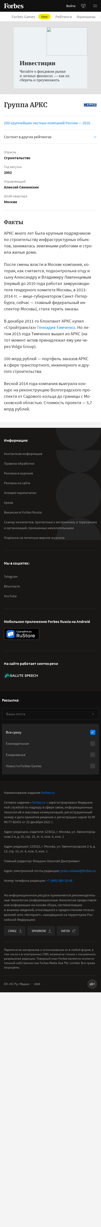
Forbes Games (30, 16)
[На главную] (14, 5)
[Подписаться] (93, 714)
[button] (95, 6)
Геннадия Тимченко (56, 327)
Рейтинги (63, 16)
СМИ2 (12, 931)
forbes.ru (48, 792)
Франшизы (86, 16)
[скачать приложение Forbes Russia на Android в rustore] (21, 634)
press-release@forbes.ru (78, 871)
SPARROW (39, 931)
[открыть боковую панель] (83, 6)
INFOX (65, 931)
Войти (71, 6)
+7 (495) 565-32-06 (59, 880)
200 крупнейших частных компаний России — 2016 (47, 122)
